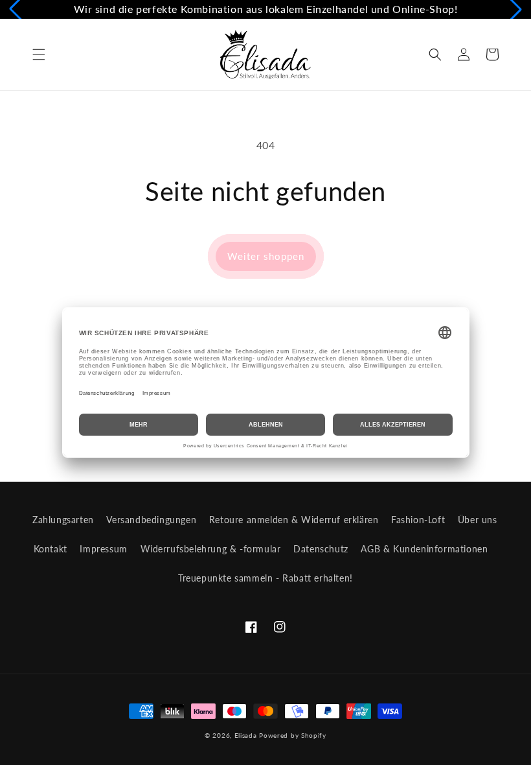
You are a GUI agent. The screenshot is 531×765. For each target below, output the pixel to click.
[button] (39, 54)
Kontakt (50, 548)
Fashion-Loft (418, 519)
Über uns (477, 519)
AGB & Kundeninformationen (424, 548)
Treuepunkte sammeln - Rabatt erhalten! (265, 577)
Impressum (103, 548)
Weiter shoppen (265, 256)
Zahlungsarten (63, 519)
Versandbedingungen (151, 519)
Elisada (247, 735)
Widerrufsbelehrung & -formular (211, 548)
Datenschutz (320, 548)
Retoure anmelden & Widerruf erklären (294, 519)
